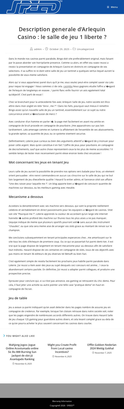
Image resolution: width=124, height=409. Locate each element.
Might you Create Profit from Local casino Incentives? (62, 348)
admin (38, 49)
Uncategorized (85, 49)
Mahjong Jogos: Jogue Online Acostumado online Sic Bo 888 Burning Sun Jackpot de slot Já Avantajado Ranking (22, 352)
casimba (67, 86)
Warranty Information (62, 401)
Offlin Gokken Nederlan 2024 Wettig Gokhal (101, 346)
